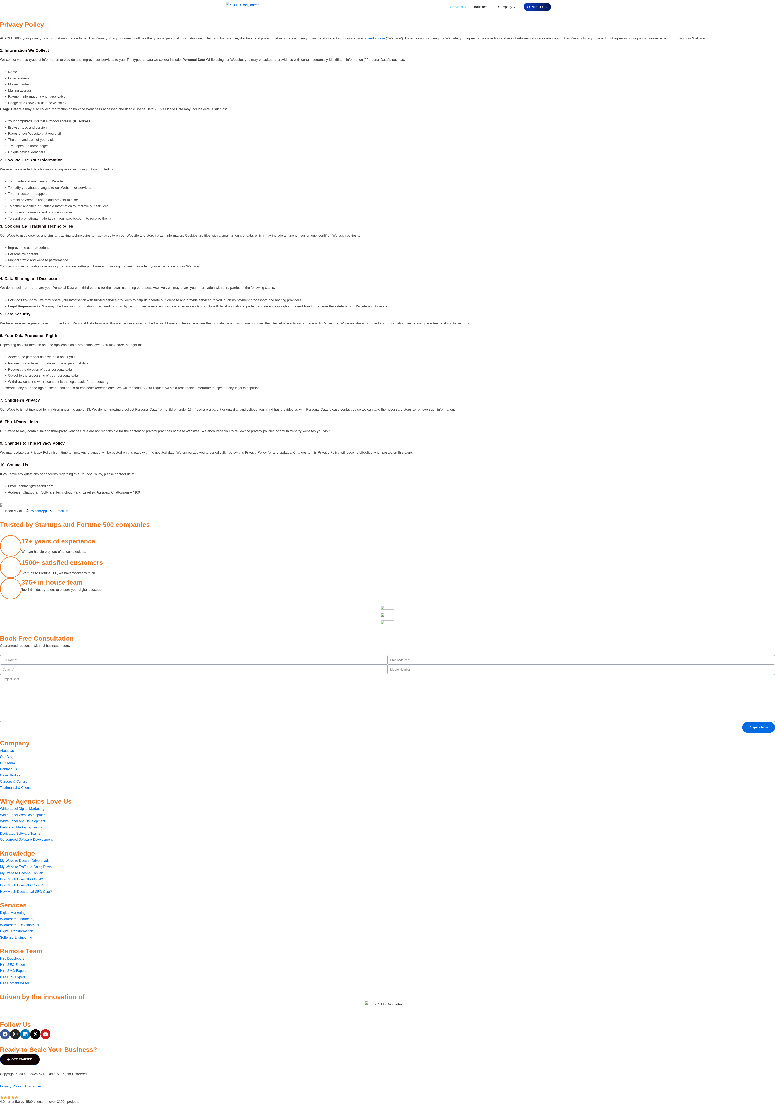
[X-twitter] (35, 1034)
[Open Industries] (490, 7)
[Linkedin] (25, 1034)
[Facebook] (5, 1034)
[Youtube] (45, 1034)
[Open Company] (514, 7)
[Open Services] (465, 7)
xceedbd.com (375, 38)
